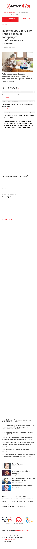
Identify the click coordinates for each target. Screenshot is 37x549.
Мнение (4, 461)
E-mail (4, 189)
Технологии (21, 501)
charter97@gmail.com (8, 539)
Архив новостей (24, 12)
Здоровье (30, 501)
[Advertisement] (18, 153)
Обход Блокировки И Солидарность (14, 506)
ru (14, 14)
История (30, 498)
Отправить (7, 219)
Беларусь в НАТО (18, 509)
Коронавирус (6, 509)
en (17, 14)
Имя (3, 181)
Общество (13, 496)
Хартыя (18, 6)
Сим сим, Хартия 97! (27, 19)
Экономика (22, 496)
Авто (3, 504)
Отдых (9, 504)
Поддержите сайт (10, 19)
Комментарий (6, 197)
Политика (5, 496)
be (11, 14)
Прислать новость (10, 12)
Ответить (5, 97)
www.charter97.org (23, 530)
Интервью (12, 501)
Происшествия (7, 498)
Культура (23, 498)
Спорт (16, 498)
